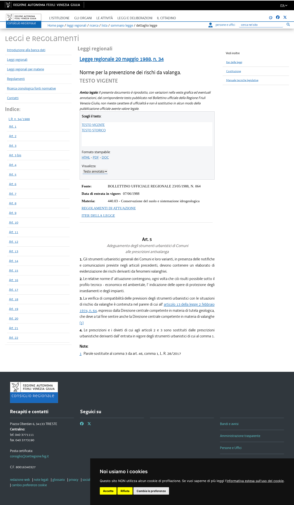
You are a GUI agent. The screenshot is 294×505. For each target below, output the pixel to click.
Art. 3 (12, 145)
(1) (82, 322)
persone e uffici (225, 25)
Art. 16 (13, 280)
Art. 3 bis (15, 155)
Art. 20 (13, 318)
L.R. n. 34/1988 (19, 119)
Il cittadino (166, 18)
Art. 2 (12, 136)
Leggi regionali (17, 59)
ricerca (94, 25)
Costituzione (233, 71)
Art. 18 (13, 299)
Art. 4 (12, 165)
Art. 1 (12, 126)
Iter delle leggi (234, 62)
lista (104, 25)
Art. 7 (12, 193)
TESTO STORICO (94, 130)
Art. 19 (13, 309)
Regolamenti (16, 79)
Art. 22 (13, 337)
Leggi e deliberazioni (134, 18)
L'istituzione (59, 18)
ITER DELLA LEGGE (98, 216)
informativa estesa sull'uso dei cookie (255, 481)
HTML (86, 157)
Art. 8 (12, 203)
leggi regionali (76, 25)
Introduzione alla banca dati (26, 50)
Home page (56, 25)
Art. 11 (13, 232)
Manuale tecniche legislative (242, 80)
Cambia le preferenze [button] (151, 491)
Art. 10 (13, 222)
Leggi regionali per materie (25, 69)
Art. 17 (13, 289)
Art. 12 (13, 241)
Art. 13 (13, 251)
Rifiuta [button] (125, 491)
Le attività (104, 18)
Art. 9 (12, 213)
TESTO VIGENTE (93, 125)
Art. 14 (13, 261)
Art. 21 (13, 328)
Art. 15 (13, 270)
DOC (105, 157)
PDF (96, 157)
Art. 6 (12, 184)
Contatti (13, 98)
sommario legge (122, 25)
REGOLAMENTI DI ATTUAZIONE (109, 208)
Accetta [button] (108, 491)
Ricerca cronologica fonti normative (31, 88)
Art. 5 (12, 174)
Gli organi (83, 18)
